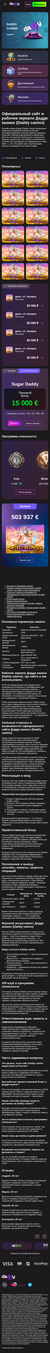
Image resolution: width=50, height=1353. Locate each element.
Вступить (15, 423)
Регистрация (39, 4)
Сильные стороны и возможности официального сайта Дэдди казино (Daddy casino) (26, 594)
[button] (3, 30)
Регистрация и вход (15, 599)
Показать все (25, 560)
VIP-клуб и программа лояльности (22, 612)
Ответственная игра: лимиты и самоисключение (20, 615)
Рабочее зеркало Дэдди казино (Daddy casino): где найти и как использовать (24, 589)
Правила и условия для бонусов (25, 1253)
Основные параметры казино (20, 586)
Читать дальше (32, 423)
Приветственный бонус (17, 601)
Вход (28, 4)
